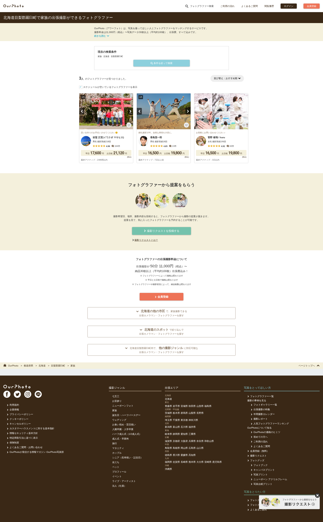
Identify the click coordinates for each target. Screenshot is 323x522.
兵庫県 (192, 441)
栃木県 (176, 413)
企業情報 (14, 409)
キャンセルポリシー (20, 423)
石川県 (184, 427)
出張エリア (171, 387)
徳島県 (168, 455)
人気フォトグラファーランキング (271, 423)
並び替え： (225, 78)
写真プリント (261, 474)
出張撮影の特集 (262, 409)
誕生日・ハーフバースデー (126, 415)
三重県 (192, 434)
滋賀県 (168, 441)
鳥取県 (168, 448)
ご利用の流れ (227, 6)
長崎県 (184, 462)
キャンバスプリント (264, 469)
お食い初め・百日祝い (124, 424)
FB (6, 394)
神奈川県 (193, 420)
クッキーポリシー (19, 419)
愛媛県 (184, 455)
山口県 (200, 448)
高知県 (192, 455)
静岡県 (176, 434)
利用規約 (14, 404)
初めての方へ (261, 436)
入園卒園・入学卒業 (122, 429)
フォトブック (261, 465)
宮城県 (184, 406)
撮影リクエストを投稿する (162, 230)
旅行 (114, 443)
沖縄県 (168, 469)
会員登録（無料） (259, 451)
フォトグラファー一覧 (262, 396)
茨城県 (168, 413)
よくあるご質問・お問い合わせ (26, 447)
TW (17, 394)
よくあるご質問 (249, 6)
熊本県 (192, 462)
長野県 (200, 413)
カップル (117, 452)
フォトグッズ (257, 460)
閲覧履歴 (269, 6)
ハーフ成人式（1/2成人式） (126, 434)
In (27, 394)
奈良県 (200, 441)
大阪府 (184, 441)
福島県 (207, 406)
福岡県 (168, 462)
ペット (115, 467)
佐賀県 (176, 462)
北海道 (168, 399)
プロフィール (119, 471)
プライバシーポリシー (21, 414)
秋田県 (192, 406)
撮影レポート (261, 418)
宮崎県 (207, 462)
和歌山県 (209, 441)
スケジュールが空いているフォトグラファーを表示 (110, 87)
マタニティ (118, 448)
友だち (115, 462)
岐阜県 (168, 434)
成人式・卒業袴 (120, 438)
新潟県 (168, 427)
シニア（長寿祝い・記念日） (127, 457)
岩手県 (176, 406)
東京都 (184, 420)
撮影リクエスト (258, 455)
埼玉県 (168, 420)
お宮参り (117, 401)
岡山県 (184, 448)
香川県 (176, 455)
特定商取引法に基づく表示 (24, 437)
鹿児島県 (217, 462)
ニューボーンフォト (122, 405)
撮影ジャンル (117, 387)
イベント (117, 476)
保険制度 (14, 442)
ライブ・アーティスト (124, 481)
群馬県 (184, 413)
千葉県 (176, 420)
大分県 (200, 462)
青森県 (168, 406)
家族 (114, 410)
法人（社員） (119, 485)
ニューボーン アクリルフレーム (270, 479)
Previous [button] (81, 111)
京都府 (176, 441)
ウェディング (119, 419)
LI (38, 394)
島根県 (176, 448)
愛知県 (184, 434)
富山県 (176, 427)
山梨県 (192, 413)
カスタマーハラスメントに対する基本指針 (32, 428)
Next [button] (130, 111)
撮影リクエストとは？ (146, 240)
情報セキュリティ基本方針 (24, 433)
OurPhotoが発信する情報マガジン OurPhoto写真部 (37, 452)
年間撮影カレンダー (264, 414)
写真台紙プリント (263, 484)
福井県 (192, 427)
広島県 (192, 448)
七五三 (115, 396)
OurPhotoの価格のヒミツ (267, 432)
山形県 (200, 406)
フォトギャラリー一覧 (265, 404)
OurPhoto (16, 386)
